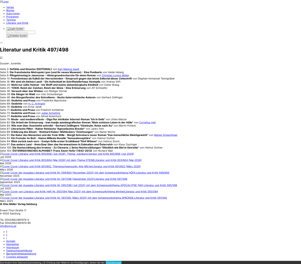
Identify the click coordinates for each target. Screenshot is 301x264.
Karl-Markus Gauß (68, 69)
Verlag (10, 7)
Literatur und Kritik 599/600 (152, 172)
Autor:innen (13, 13)
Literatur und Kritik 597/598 (110, 178)
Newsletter (12, 244)
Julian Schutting (50, 113)
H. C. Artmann (36, 103)
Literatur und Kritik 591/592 (150, 197)
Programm (12, 16)
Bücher (10, 10)
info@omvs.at (8, 226)
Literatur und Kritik (17, 22)
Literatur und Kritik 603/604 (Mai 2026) (118, 160)
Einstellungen (113, 262)
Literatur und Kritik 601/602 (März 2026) (116, 166)
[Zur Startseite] (4, 1)
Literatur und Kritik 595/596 (160, 185)
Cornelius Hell (147, 122)
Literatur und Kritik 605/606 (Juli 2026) (110, 153)
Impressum (12, 247)
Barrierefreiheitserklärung (21, 253)
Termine (11, 19)
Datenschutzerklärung (19, 250)
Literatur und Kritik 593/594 (141, 191)
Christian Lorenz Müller (115, 75)
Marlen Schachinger (165, 135)
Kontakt (10, 241)
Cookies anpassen (17, 256)
